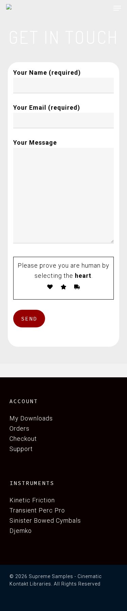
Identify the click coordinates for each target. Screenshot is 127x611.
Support (21, 448)
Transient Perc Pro (37, 510)
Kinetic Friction (32, 500)
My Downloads (32, 418)
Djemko (20, 530)
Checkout (23, 438)
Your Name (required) (47, 72)
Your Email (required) (46, 107)
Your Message (35, 142)
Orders (19, 428)
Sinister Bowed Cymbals (45, 520)
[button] (117, 8)
